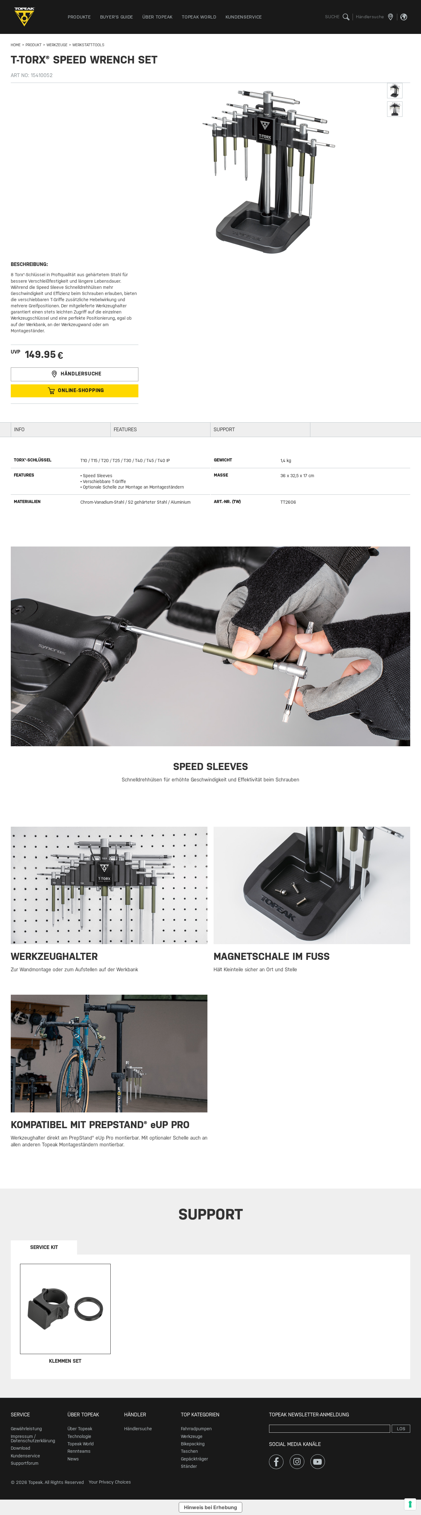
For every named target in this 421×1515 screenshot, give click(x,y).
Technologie (79, 1436)
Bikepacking (193, 1443)
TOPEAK (26, 17)
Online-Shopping (81, 390)
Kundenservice (25, 1455)
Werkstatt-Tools (88, 45)
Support (224, 429)
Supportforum (25, 1463)
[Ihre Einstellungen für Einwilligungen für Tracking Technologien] (410, 1504)
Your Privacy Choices (110, 1482)
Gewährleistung (26, 1428)
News (73, 1458)
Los (401, 1428)
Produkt (34, 45)
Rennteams (79, 1451)
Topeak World (80, 1443)
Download (20, 1448)
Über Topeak (79, 1428)
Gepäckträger (194, 1458)
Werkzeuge (57, 45)
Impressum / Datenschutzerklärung (33, 1438)
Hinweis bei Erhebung (210, 1507)
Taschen (189, 1451)
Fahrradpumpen (196, 1428)
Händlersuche (81, 374)
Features (125, 429)
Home (16, 45)
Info (19, 429)
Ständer (189, 1466)
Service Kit (44, 1247)
